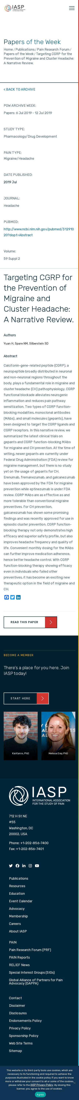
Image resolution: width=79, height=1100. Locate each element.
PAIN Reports (19, 957)
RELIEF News (19, 965)
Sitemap (15, 1051)
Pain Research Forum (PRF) (30, 950)
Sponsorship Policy (23, 1036)
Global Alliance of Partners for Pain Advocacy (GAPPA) (36, 981)
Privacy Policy (20, 1028)
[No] (74, 1083)
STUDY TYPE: (14, 129)
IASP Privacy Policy (41, 1085)
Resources (17, 886)
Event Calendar (20, 901)
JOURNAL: (12, 198)
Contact (15, 998)
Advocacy (17, 909)
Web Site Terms (21, 1043)
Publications (18, 879)
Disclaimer (17, 1006)
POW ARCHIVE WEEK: (20, 106)
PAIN (13, 942)
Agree (40, 1094)
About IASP (18, 931)
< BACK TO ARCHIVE (19, 89)
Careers (15, 924)
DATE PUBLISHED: (18, 175)
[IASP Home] (15, 8)
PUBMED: (11, 222)
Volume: (10, 251)
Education (17, 894)
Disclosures (18, 1013)
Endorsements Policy (25, 1021)
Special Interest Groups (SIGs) (32, 973)
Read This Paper (24, 622)
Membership (18, 916)
